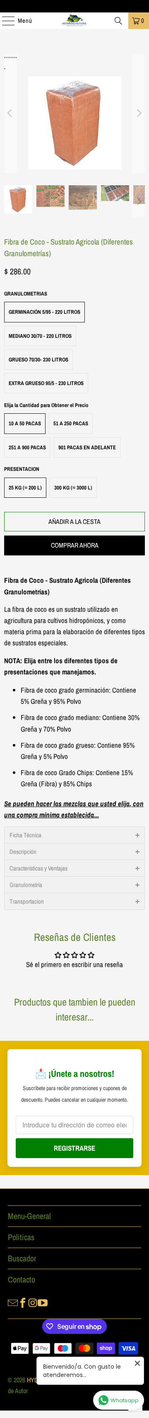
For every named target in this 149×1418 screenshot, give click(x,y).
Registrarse (74, 1148)
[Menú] (4, 20)
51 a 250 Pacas (70, 423)
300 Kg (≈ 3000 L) (73, 487)
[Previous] (10, 113)
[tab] (74, 835)
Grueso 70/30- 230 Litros (38, 359)
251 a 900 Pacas (27, 447)
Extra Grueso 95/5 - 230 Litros (46, 383)
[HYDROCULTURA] (74, 20)
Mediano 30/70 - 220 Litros (40, 335)
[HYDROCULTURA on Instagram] (33, 1301)
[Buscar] (118, 20)
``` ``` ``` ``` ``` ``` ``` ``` (10, 59)
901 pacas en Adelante (87, 447)
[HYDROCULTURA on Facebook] (23, 1301)
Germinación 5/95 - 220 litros (44, 311)
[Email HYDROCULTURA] (13, 1301)
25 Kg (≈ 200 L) (25, 487)
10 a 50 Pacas (25, 423)
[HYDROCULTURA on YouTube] (43, 1301)
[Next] (138, 113)
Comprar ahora (75, 545)
